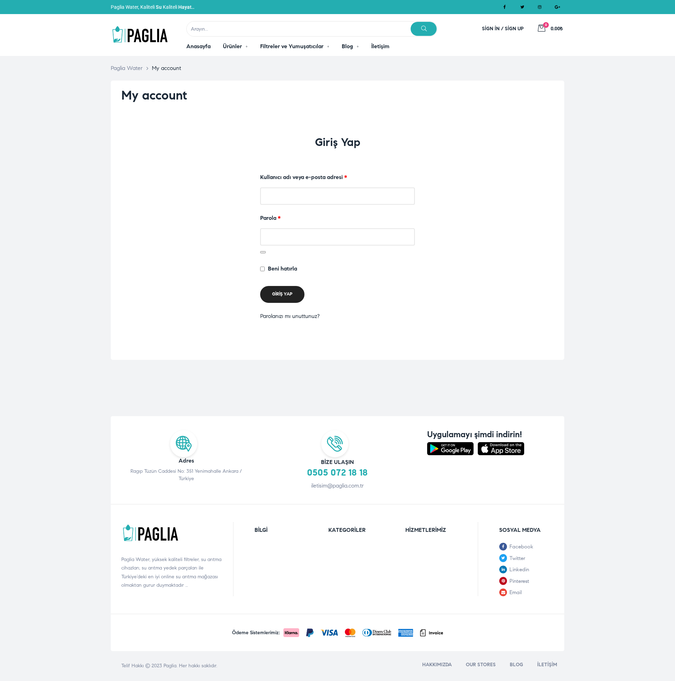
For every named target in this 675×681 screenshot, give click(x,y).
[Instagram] (540, 7)
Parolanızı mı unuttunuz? (290, 316)
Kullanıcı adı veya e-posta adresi (312, 176)
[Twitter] (522, 7)
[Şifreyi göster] (263, 252)
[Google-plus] (557, 7)
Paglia (169, 666)
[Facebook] (504, 7)
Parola (279, 217)
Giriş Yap (282, 294)
